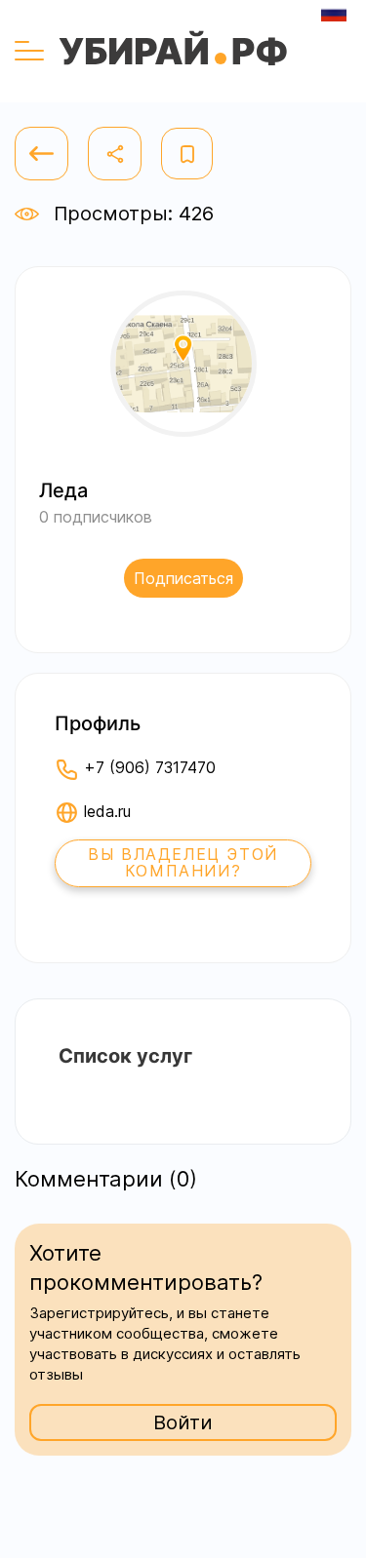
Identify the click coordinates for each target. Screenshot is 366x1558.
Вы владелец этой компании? (183, 862)
